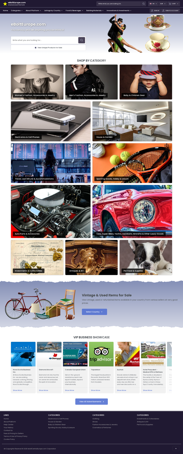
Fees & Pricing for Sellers (14, 433)
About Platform (10, 422)
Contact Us (8, 430)
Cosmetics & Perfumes (101, 427)
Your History (8, 427)
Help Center (8, 424)
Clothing (95, 419)
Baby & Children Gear (57, 424)
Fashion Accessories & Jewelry (105, 424)
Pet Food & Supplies (145, 424)
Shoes (95, 422)
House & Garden (55, 422)
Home (6, 419)
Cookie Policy (9, 439)
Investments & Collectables (148, 419)
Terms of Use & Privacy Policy (15, 436)
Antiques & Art (142, 422)
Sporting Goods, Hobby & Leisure (61, 427)
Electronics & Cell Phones (58, 419)
